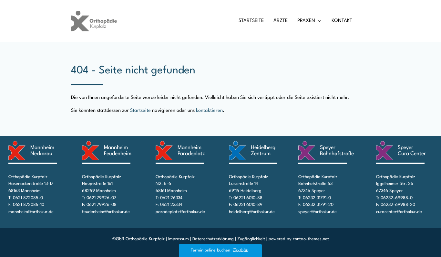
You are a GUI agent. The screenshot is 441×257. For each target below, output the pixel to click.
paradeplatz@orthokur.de (180, 212)
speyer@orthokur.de (317, 212)
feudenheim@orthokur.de (106, 212)
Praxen (306, 20)
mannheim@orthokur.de (31, 212)
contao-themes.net (311, 239)
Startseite (251, 20)
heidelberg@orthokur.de (252, 212)
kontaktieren (209, 110)
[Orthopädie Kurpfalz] (94, 21)
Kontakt (342, 20)
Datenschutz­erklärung (213, 239)
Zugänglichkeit (251, 239)
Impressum (178, 239)
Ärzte (280, 20)
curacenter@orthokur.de (399, 212)
